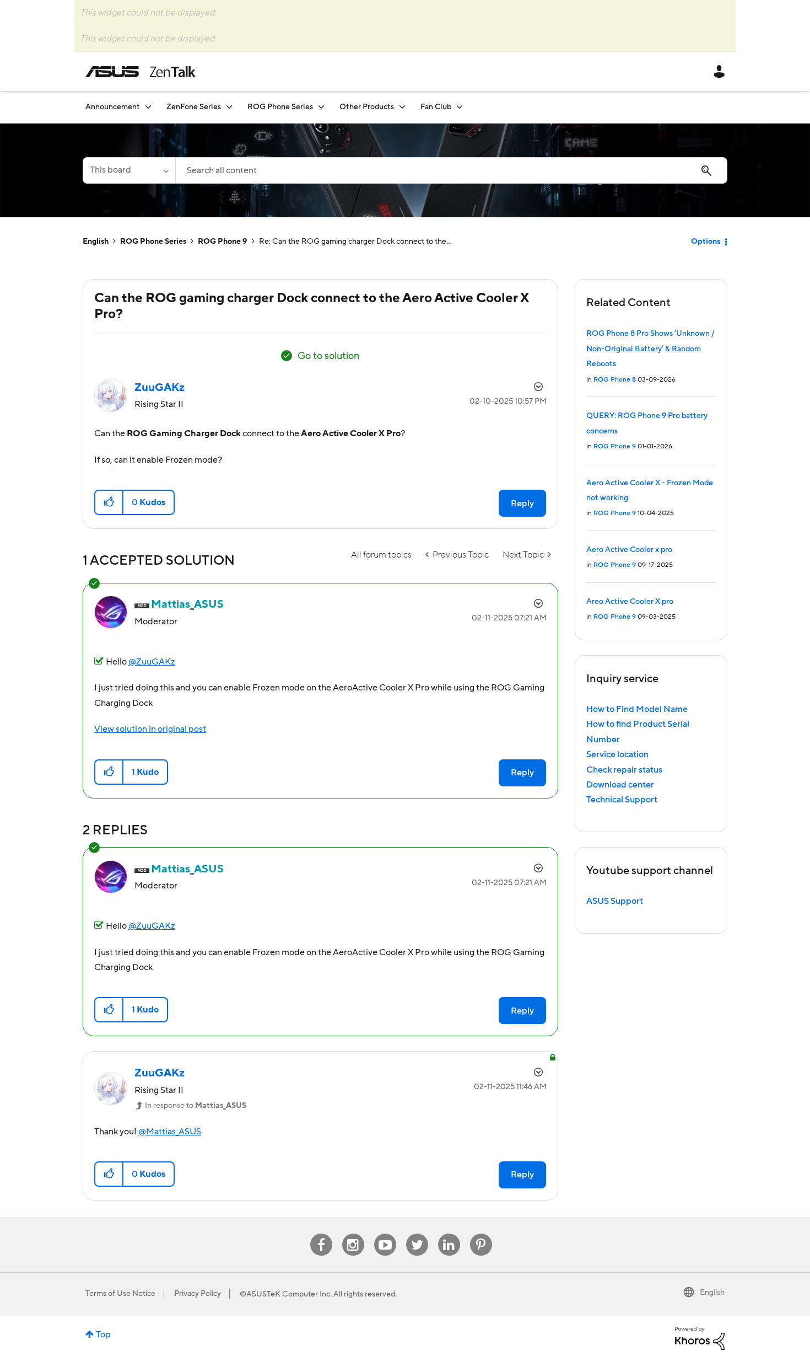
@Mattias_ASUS (169, 1131)
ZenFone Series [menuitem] (193, 107)
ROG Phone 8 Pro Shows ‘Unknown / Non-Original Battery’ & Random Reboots (650, 349)
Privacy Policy (197, 1294)
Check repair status (624, 769)
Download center (620, 784)
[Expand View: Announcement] (148, 107)
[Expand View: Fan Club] (459, 107)
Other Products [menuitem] (366, 107)
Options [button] (705, 242)
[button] (109, 502)
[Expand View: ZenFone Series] (229, 107)
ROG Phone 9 (222, 242)
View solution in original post (150, 729)
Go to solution (328, 356)
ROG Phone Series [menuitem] (280, 107)
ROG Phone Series (153, 242)
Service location (617, 754)
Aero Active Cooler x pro (629, 550)
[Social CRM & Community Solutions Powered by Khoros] (700, 1337)
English (96, 242)
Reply (522, 503)
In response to (195, 1106)
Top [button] (103, 1334)
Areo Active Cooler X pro (629, 602)
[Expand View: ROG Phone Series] (321, 107)
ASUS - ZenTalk (140, 71)
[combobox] (451, 170)
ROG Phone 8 (614, 380)
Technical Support (621, 799)
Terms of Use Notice (120, 1294)
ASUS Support (614, 901)
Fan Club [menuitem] (435, 107)
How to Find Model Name (637, 709)
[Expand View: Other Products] (402, 107)
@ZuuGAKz (151, 661)
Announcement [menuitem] (112, 107)
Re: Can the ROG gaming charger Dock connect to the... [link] (355, 242)
